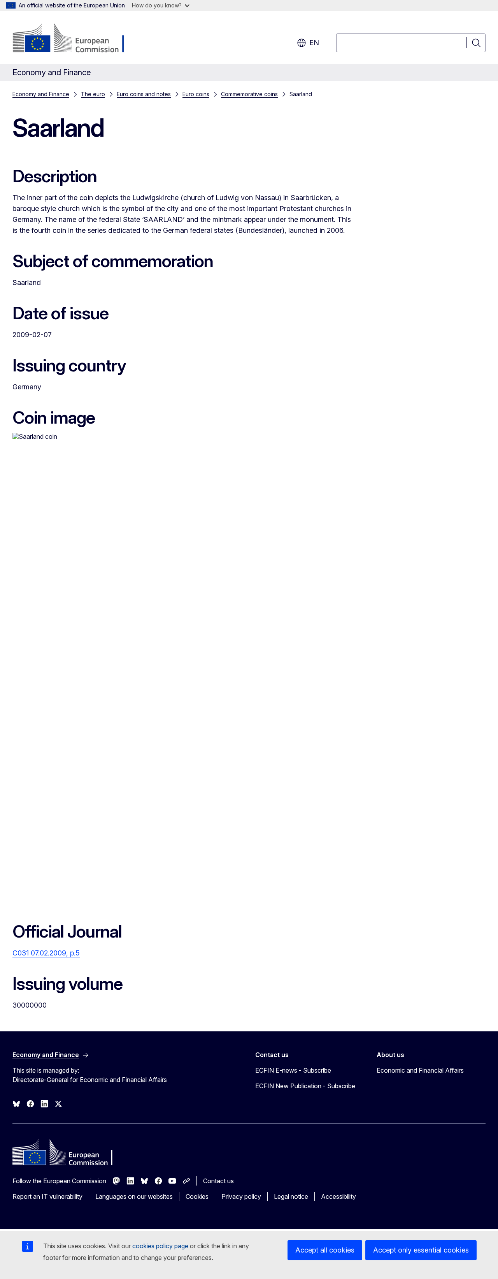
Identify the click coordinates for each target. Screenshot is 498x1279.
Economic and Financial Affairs (420, 1070)
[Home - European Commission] (75, 39)
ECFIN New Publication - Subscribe (305, 1086)
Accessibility (338, 1196)
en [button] (314, 43)
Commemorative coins (249, 94)
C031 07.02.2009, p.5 (46, 953)
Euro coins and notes (144, 94)
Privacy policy (241, 1196)
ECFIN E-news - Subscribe (293, 1070)
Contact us (218, 1181)
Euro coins (195, 94)
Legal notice (291, 1196)
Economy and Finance (40, 94)
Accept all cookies (324, 1250)
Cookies (197, 1196)
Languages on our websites (134, 1196)
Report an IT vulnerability (47, 1196)
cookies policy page (160, 1246)
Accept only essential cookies (421, 1250)
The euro (93, 94)
